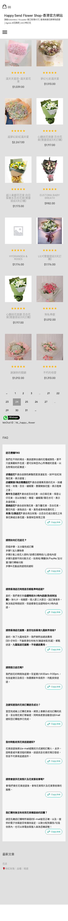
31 (26, 410)
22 (57, 393)
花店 (4, 863)
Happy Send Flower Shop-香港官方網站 (33, 16)
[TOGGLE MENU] (4, 32)
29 (7, 410)
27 (46, 402)
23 (7, 402)
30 (16, 410)
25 (26, 402)
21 (48, 393)
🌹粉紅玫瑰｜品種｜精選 (15, 868)
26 (36, 402)
